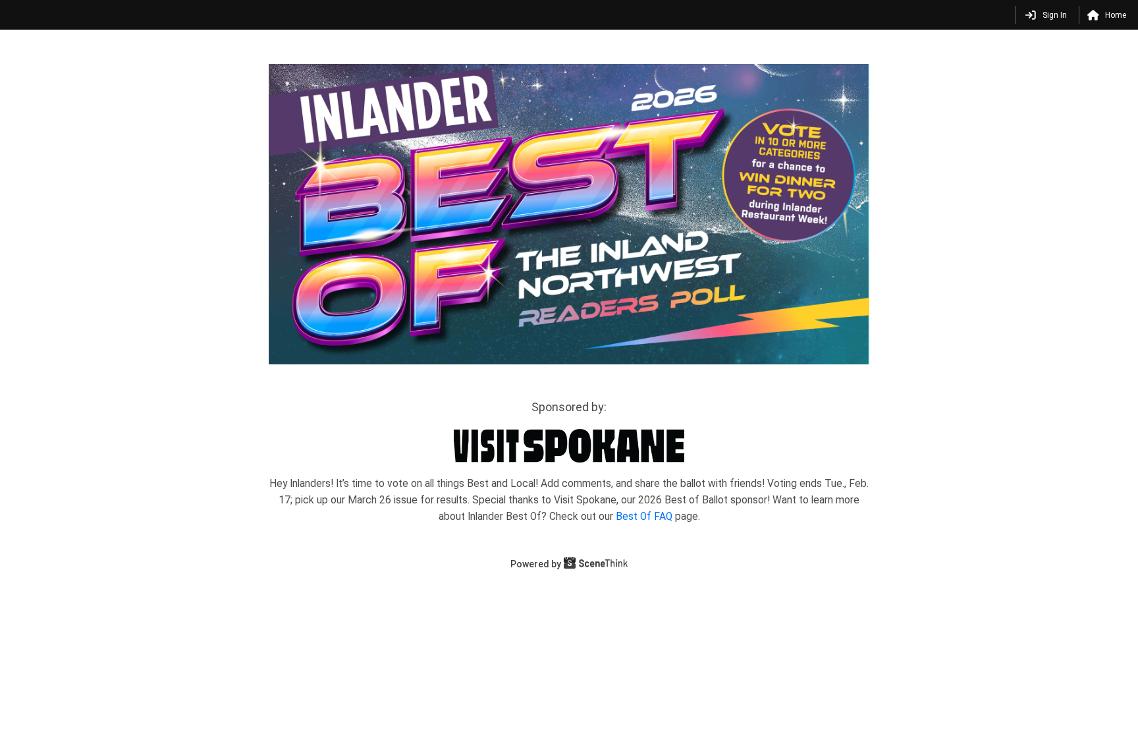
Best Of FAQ (645, 517)
